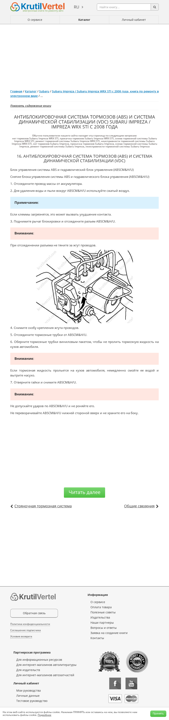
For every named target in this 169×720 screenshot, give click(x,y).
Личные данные (28, 696)
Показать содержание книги (30, 106)
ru (76, 7)
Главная (16, 91)
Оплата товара (101, 607)
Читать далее (84, 492)
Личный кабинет (134, 20)
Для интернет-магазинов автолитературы (46, 665)
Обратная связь (34, 613)
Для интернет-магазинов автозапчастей (45, 675)
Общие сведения (139, 506)
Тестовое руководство (31, 701)
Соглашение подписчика (25, 630)
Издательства (100, 617)
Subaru (44, 91)
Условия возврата (21, 636)
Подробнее (44, 715)
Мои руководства (28, 690)
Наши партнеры (102, 622)
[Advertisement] (84, 55)
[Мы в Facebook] (115, 683)
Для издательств (28, 670)
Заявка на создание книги (109, 633)
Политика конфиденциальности (30, 624)
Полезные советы (103, 612)
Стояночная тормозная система (43, 506)
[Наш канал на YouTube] (131, 683)
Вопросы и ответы (103, 628)
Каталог (84, 20)
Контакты (97, 638)
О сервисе (35, 20)
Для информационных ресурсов (39, 660)
